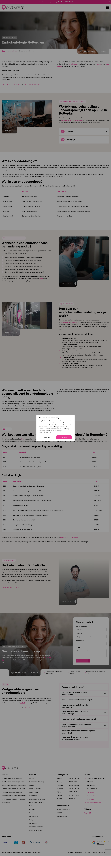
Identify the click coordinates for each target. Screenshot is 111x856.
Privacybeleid (47, 432)
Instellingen (47, 437)
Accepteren (64, 437)
